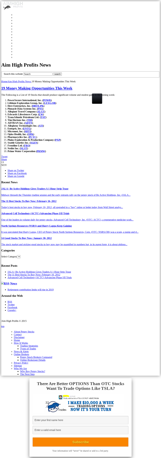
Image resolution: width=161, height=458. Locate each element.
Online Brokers (21, 354)
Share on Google (16, 176)
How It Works (21, 343)
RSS (10, 301)
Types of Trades (28, 348)
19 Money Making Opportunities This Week (36, 88)
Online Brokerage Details (32, 360)
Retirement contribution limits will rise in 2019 (31, 289)
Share (4, 159)
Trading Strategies (29, 345)
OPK (30, 134)
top (2, 326)
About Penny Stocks (24, 331)
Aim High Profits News (19, 81)
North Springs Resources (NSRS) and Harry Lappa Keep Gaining (36, 226)
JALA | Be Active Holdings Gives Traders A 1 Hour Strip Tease (34, 188)
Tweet (4, 156)
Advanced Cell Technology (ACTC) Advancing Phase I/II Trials (35, 213)
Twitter (11, 304)
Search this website (13, 74)
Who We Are (20, 368)
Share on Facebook (17, 173)
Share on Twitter (16, 170)
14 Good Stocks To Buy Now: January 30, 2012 (26, 238)
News (13, 283)
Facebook (12, 307)
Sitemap (18, 365)
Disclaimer (19, 337)
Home (4, 81)
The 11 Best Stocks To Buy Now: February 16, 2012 (28, 201)
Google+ (12, 310)
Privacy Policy (21, 362)
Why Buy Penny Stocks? (32, 371)
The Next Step (27, 374)
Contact (18, 334)
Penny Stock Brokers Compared (36, 357)
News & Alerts (21, 351)
